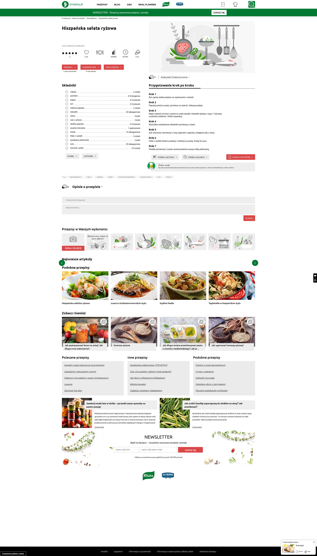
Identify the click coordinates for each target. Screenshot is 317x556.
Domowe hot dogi (73, 390)
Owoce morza (146, 177)
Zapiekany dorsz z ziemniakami (210, 384)
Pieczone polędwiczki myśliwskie (211, 390)
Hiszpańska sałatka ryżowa (76, 303)
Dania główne (92, 18)
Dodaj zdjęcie (73, 248)
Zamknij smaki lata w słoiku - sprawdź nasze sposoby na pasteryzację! (115, 405)
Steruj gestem (166, 157)
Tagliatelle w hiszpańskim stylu (225, 303)
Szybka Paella (167, 303)
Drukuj (68, 67)
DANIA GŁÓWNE (75, 177)
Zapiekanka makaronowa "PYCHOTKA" (149, 365)
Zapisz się (190, 450)
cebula (99, 177)
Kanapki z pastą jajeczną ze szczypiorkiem (84, 365)
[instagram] (315, 280)
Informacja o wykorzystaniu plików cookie (175, 551)
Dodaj (249, 218)
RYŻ (159, 177)
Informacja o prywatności (140, 551)
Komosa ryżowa (122, 345)
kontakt (104, 551)
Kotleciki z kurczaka (205, 377)
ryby (89, 177)
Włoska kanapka (138, 384)
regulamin (118, 551)
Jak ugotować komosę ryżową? (227, 345)
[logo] (72, 4)
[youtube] (315, 275)
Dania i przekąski (78, 18)
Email (71, 156)
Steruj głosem (196, 157)
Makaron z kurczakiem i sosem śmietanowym (86, 377)
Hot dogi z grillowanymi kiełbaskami (147, 377)
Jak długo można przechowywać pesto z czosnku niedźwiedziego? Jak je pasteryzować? (183, 347)
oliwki (169, 177)
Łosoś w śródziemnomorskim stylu (128, 303)
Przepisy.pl (66, 18)
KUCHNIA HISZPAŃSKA (126, 177)
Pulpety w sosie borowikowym (210, 365)
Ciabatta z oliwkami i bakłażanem (146, 390)
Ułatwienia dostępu (207, 551)
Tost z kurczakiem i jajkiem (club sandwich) (150, 371)
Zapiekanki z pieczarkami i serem (80, 371)
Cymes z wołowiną (205, 371)
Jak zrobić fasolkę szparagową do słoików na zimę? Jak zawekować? (213, 405)
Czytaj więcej (99, 427)
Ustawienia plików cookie (13, 554)
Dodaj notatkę (241, 157)
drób (110, 177)
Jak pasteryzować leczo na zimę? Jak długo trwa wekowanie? (84, 347)
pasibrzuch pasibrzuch (75, 46)
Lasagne (68, 384)
